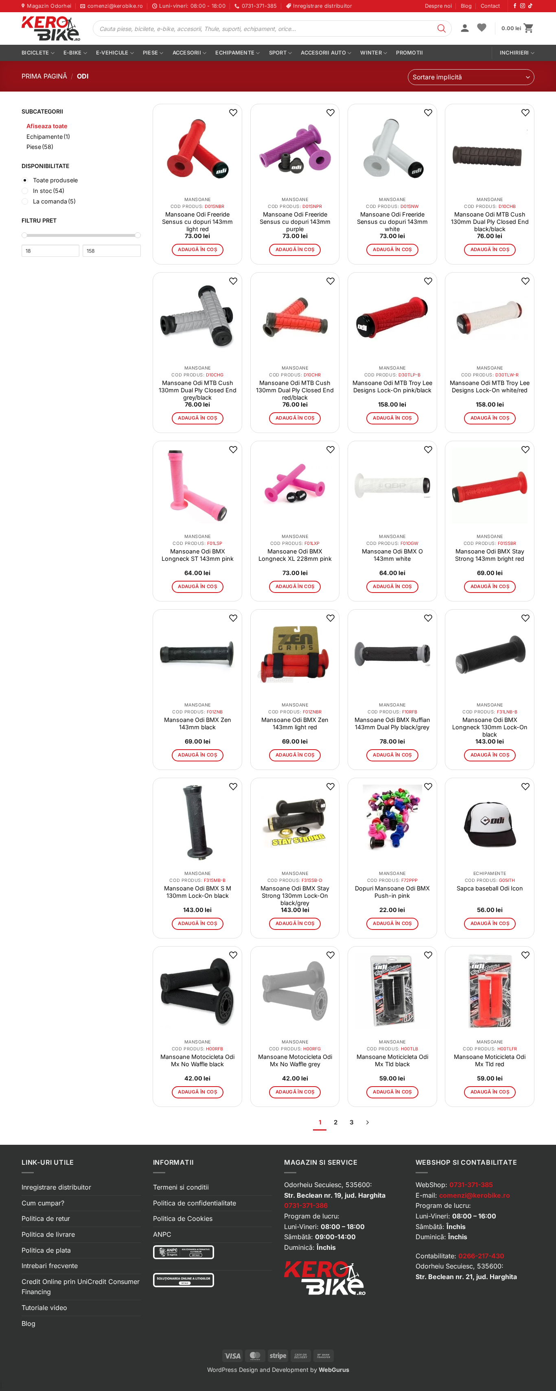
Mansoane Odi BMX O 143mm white (392, 555)
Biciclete (35, 53)
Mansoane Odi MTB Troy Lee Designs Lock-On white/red (490, 386)
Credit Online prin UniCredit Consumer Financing (81, 1286)
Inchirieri (514, 53)
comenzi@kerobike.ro (474, 1195)
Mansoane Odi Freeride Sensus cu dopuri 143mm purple (295, 221)
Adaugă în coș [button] (197, 249)
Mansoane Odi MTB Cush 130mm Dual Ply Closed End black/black (490, 221)
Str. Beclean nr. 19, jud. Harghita (334, 1195)
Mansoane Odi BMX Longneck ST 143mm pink (198, 555)
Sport (278, 53)
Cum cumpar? (43, 1203)
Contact (490, 6)
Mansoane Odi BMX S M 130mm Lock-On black (197, 892)
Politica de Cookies (182, 1218)
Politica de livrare (48, 1234)
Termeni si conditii (181, 1187)
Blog (466, 6)
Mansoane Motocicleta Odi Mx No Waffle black (197, 1060)
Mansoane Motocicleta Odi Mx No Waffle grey (295, 1060)
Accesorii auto (323, 53)
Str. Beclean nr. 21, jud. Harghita (466, 1277)
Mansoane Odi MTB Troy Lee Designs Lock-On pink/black (392, 386)
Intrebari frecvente (50, 1266)
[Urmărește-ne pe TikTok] (530, 6)
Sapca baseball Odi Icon (490, 888)
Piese (150, 53)
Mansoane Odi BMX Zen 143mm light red (294, 723)
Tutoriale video (44, 1308)
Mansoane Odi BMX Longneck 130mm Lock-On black (490, 727)
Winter (371, 53)
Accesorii (187, 53)
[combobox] (471, 77)
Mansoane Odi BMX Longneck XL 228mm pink (295, 555)
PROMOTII (409, 53)
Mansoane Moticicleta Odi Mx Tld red (489, 1060)
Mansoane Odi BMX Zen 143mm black (197, 723)
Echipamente (234, 53)
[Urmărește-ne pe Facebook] (514, 6)
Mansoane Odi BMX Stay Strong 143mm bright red (489, 555)
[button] (465, 28)
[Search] (441, 28)
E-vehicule (112, 53)
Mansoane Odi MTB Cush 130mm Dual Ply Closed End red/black (295, 390)
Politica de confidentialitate (194, 1203)
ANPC (162, 1234)
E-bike (72, 53)
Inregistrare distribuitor (56, 1187)
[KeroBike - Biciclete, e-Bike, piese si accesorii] (51, 28)
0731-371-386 (306, 1205)
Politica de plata (46, 1250)
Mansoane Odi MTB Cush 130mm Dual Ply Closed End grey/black (197, 390)
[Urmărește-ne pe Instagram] (522, 6)
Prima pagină (44, 76)
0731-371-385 (471, 1185)
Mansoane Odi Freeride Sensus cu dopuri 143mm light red (197, 221)
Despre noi (438, 6)
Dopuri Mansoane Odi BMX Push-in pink (392, 892)
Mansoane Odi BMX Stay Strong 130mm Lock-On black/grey (294, 895)
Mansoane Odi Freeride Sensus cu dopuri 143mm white (392, 221)
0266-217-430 (481, 1256)
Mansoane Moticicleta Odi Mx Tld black (392, 1060)
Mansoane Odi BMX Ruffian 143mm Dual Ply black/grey (392, 723)
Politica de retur (46, 1218)
